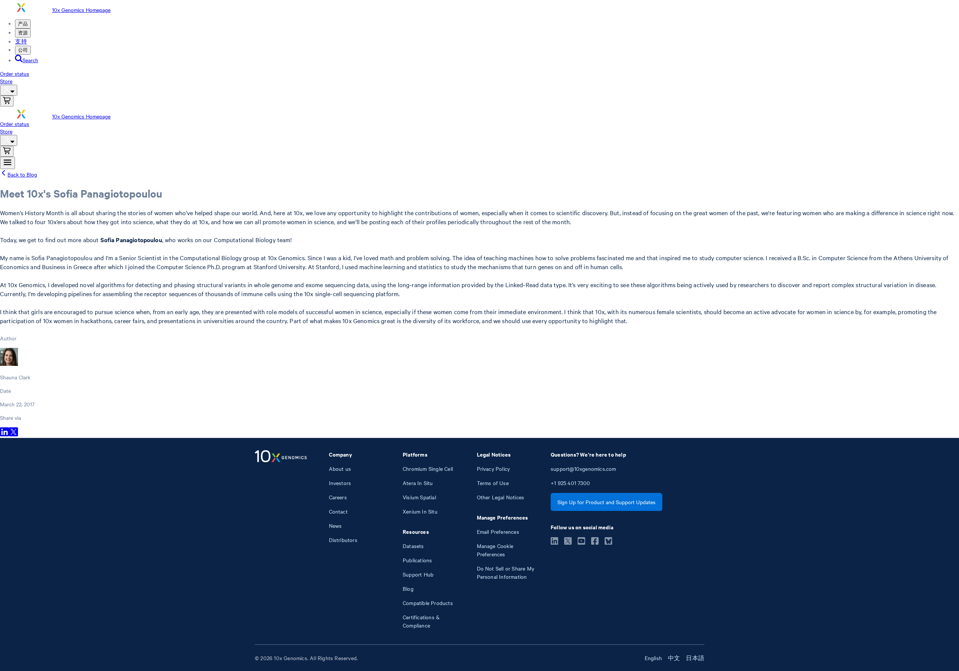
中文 (674, 658)
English (653, 658)
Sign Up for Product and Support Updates (606, 502)
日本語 (695, 658)
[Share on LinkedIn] (4, 434)
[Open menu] (7, 163)
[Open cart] (6, 101)
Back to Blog (22, 174)
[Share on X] (13, 434)
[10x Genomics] (281, 539)
